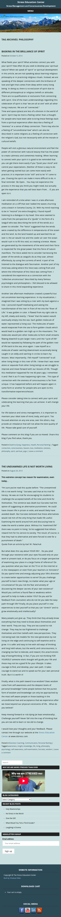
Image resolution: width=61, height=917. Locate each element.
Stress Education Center (30, 2)
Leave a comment (36, 451)
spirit (13, 451)
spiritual (19, 451)
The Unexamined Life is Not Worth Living (27, 466)
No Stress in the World (14, 813)
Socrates (41, 749)
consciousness (17, 448)
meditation (38, 448)
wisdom (49, 749)
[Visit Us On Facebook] (22, 912)
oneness (47, 448)
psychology (6, 749)
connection (6, 448)
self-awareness (17, 749)
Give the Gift (11, 818)
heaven (26, 448)
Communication (31, 743)
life (34, 746)
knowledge (28, 746)
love (31, 448)
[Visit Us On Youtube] (27, 912)
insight (20, 746)
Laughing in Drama (13, 827)
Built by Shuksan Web (12, 878)
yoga (25, 451)
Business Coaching (16, 743)
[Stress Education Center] (30, 31)
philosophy (6, 451)
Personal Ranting (43, 445)
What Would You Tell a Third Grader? (20, 823)
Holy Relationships (13, 809)
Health (33, 445)
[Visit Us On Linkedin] (33, 912)
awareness (12, 746)
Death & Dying (15, 445)
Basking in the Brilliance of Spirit (23, 51)
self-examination (30, 749)
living (38, 746)
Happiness (26, 445)
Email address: (8, 839)
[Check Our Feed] (39, 912)
